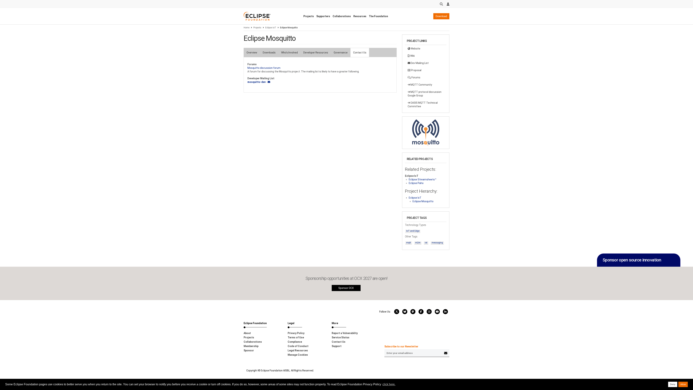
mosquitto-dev (256, 82)
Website (415, 48)
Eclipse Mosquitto (423, 201)
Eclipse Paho (416, 183)
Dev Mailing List (419, 63)
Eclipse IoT (270, 27)
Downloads (269, 52)
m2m (417, 242)
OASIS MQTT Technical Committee (423, 104)
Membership (251, 346)
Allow (683, 384)
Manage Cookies (298, 354)
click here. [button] (388, 384)
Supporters (323, 16)
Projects (308, 16)
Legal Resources (298, 350)
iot (426, 242)
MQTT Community (421, 84)
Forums (415, 77)
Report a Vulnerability (345, 333)
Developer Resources (315, 52)
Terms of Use (296, 337)
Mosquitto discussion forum (263, 67)
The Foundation (378, 16)
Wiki (412, 55)
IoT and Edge (412, 231)
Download (441, 16)
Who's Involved (289, 52)
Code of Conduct (298, 346)
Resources (359, 16)
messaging (437, 242)
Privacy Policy (296, 333)
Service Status (340, 337)
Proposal (416, 70)
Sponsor (249, 350)
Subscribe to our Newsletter (401, 346)
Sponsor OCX (346, 288)
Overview (252, 52)
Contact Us (359, 52)
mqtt (408, 242)
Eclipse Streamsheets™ (422, 179)
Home (246, 27)
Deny (672, 384)
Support (336, 346)
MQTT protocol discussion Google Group (424, 93)
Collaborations (342, 16)
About (247, 333)
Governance (341, 52)
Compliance (295, 341)
